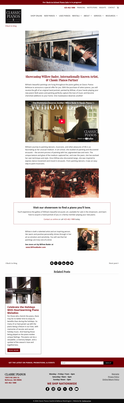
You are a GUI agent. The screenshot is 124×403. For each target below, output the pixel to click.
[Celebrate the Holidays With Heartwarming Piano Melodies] (23, 290)
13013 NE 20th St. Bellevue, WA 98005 (13, 378)
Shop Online (36, 16)
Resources (110, 16)
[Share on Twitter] (56, 263)
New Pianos (49, 16)
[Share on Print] (67, 263)
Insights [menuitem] (102, 7)
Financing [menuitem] (81, 7)
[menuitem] (117, 7)
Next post (113, 263)
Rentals (76, 16)
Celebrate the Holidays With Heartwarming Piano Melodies (23, 309)
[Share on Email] (71, 263)
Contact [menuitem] (111, 7)
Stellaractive (86, 401)
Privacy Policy (113, 377)
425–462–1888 (10, 383)
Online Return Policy (110, 379)
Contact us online (51, 219)
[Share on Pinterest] (60, 263)
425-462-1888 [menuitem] (69, 7)
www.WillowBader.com (36, 247)
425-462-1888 (69, 219)
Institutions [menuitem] (92, 7)
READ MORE (14, 350)
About (87, 16)
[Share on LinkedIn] (63, 263)
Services (97, 16)
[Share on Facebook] (52, 263)
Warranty (115, 374)
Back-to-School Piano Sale (57, 2)
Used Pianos (64, 16)
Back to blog (11, 26)
